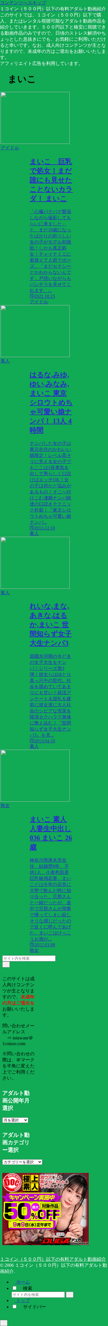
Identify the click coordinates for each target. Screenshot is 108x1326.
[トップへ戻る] (3, 1323)
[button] (6, 964)
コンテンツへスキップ (23, 2)
